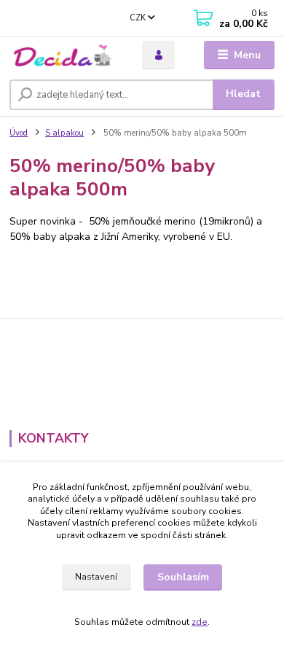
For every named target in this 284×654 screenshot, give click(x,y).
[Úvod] (64, 55)
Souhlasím (183, 577)
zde (200, 622)
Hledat (243, 94)
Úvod (18, 133)
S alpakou (64, 133)
